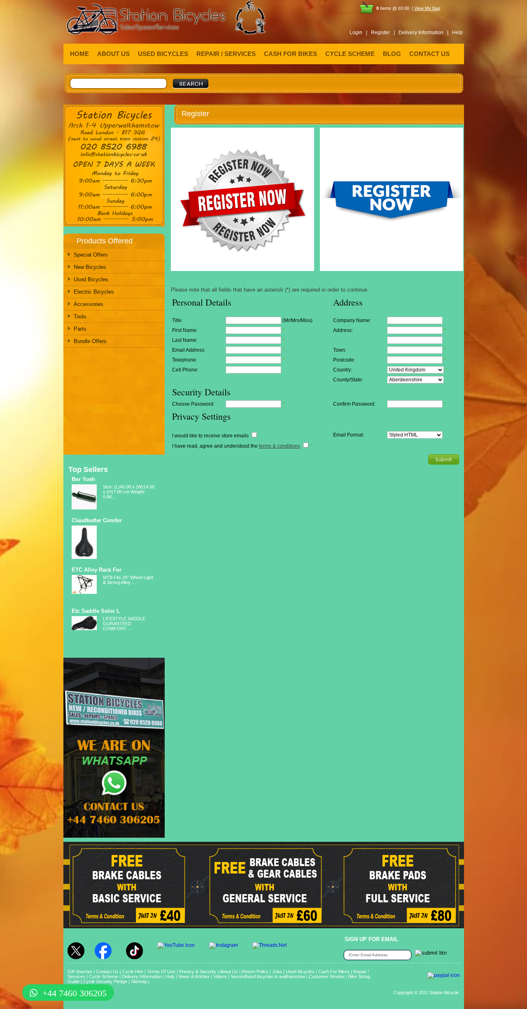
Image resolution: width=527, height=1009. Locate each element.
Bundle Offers (90, 341)
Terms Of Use (161, 971)
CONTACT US (429, 53)
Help (457, 32)
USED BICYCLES (163, 53)
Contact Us (107, 971)
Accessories (88, 304)
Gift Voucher (80, 971)
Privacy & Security (197, 971)
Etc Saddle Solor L (96, 611)
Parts (80, 329)
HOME (79, 53)
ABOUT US (113, 53)
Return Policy (255, 971)
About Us (228, 971)
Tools (80, 316)
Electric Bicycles (94, 292)
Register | (383, 32)
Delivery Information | (423, 32)
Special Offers (91, 255)
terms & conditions (279, 446)
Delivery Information (142, 976)
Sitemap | (140, 981)
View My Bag (427, 8)
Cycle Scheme (103, 976)
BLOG (392, 53)
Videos (220, 976)
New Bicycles (90, 267)
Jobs (277, 971)
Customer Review (327, 976)
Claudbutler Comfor (97, 520)
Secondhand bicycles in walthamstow (268, 976)
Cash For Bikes (334, 971)
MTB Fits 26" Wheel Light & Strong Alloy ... (128, 580)
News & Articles (194, 976)
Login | (358, 32)
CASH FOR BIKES (290, 53)
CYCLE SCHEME (350, 53)
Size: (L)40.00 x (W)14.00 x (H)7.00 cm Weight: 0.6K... (128, 491)
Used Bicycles (91, 279)
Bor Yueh (83, 479)
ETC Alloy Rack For (96, 570)
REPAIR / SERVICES (226, 53)
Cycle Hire (132, 971)
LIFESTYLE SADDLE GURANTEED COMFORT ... (124, 623)
